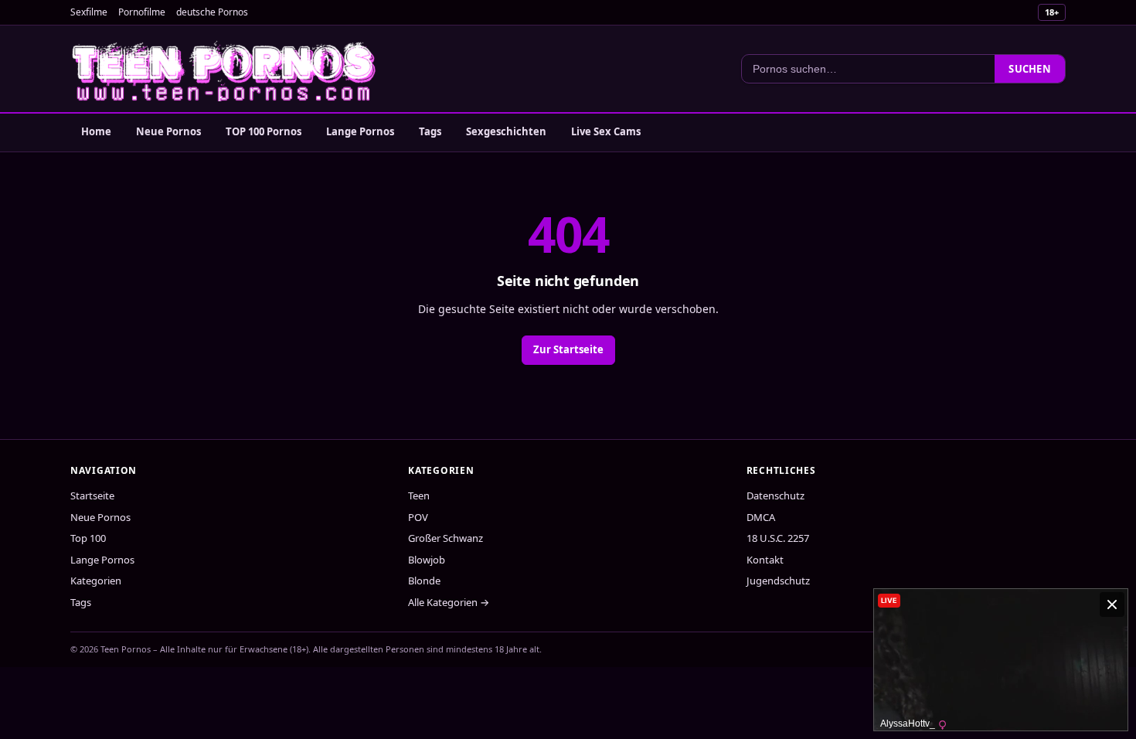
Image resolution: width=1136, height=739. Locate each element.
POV (418, 517)
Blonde (424, 580)
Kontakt (765, 560)
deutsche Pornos (212, 12)
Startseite (92, 495)
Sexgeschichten (506, 131)
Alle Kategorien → (448, 602)
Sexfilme (88, 12)
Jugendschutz (778, 580)
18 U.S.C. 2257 (778, 538)
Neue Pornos (168, 131)
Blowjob (426, 560)
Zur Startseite (568, 349)
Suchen (1029, 69)
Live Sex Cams (606, 131)
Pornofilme (141, 12)
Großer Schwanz (445, 538)
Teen (419, 495)
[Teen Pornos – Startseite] (224, 68)
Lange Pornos (360, 131)
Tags (430, 131)
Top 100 (88, 538)
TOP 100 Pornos (263, 131)
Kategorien (95, 580)
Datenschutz (775, 495)
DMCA (761, 517)
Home (96, 131)
